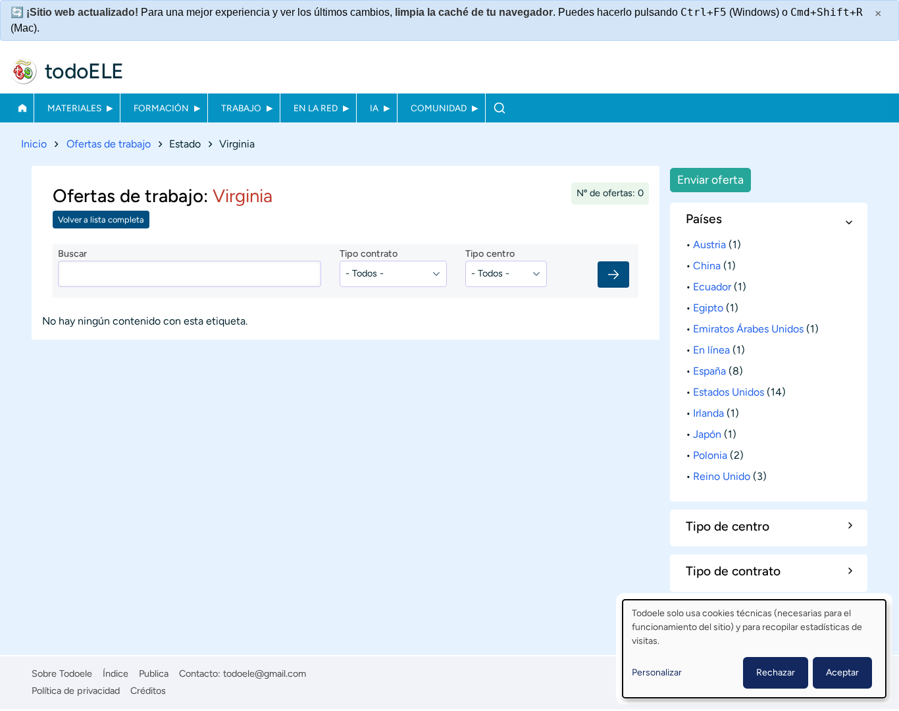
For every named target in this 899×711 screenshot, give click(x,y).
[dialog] (754, 649)
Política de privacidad (76, 691)
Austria (709, 244)
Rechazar (775, 672)
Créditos (148, 691)
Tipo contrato (369, 253)
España (709, 371)
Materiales (74, 108)
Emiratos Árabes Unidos (748, 329)
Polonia (710, 455)
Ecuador (712, 286)
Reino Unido (721, 476)
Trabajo (241, 108)
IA (374, 108)
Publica (153, 673)
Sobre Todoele (62, 673)
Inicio (22, 108)
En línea (711, 350)
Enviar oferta (710, 179)
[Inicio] (24, 71)
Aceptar (842, 672)
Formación (161, 108)
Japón (707, 434)
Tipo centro (490, 253)
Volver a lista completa (101, 219)
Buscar (499, 108)
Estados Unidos (728, 392)
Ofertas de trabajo (108, 144)
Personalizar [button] (657, 672)
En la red (316, 108)
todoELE (84, 71)
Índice (115, 673)
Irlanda (708, 413)
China (707, 265)
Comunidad (439, 108)
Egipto (708, 308)
